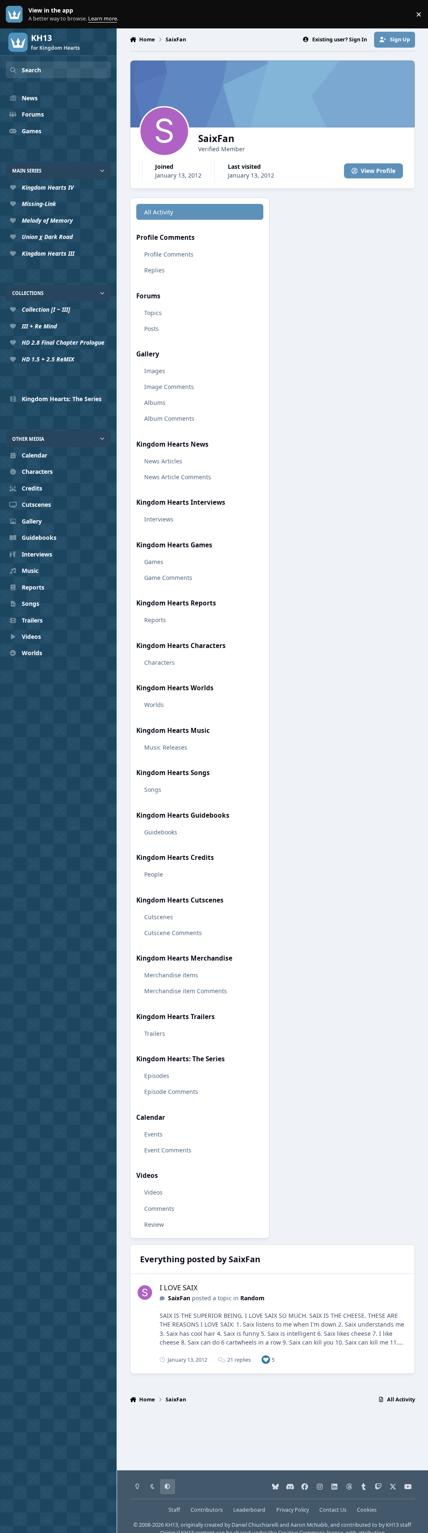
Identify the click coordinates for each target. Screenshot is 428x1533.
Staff (174, 1509)
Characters (159, 662)
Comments (159, 1209)
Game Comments (168, 578)
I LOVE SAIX (179, 1287)
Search (31, 70)
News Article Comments (177, 477)
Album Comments (169, 418)
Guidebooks (160, 832)
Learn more (16, 14)
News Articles (163, 461)
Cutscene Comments (173, 933)
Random (252, 1298)
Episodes (156, 1076)
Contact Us (332, 1509)
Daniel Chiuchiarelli (255, 1524)
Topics (153, 313)
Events (153, 1134)
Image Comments (169, 387)
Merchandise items (171, 975)
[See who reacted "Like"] (266, 1359)
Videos (153, 1192)
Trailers (154, 1033)
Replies (154, 270)
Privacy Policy (292, 1509)
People (153, 874)
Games (153, 562)
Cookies (367, 1509)
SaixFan (179, 1298)
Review (154, 1224)
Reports (155, 620)
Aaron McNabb (309, 1524)
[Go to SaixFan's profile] (145, 1292)
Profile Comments (169, 254)
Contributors (207, 1509)
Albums (155, 403)
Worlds (154, 705)
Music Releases (165, 747)
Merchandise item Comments (185, 991)
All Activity (158, 212)
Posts (151, 329)
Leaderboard (249, 1509)
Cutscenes (158, 917)
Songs (152, 789)
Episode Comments (171, 1092)
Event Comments (167, 1150)
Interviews (158, 519)
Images (154, 371)
